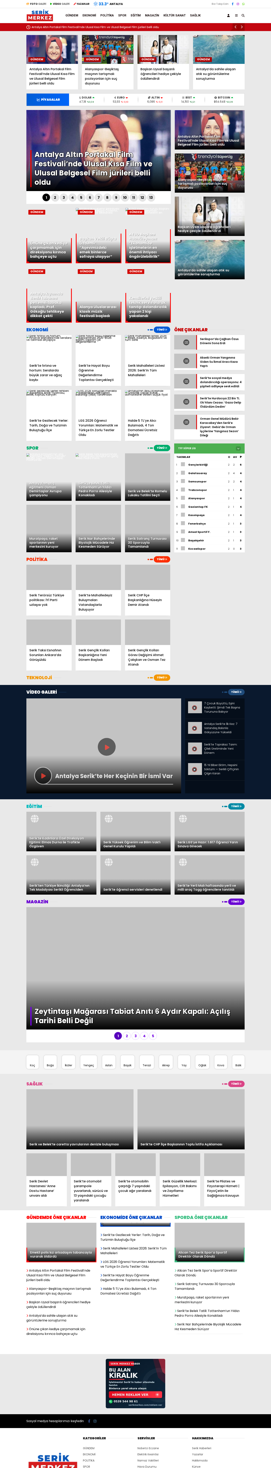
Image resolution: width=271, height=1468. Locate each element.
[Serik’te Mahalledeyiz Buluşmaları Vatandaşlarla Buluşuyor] (98, 577)
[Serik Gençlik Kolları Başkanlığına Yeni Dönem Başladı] (98, 632)
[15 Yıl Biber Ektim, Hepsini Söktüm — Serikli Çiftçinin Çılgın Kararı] (195, 766)
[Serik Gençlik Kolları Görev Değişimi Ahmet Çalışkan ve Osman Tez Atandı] (147, 632)
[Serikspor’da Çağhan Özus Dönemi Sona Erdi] (185, 351)
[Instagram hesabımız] (238, 4)
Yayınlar (142, 1315)
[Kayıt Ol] (229, 15)
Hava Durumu (147, 1303)
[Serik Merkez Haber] (39, 20)
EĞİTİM (136, 15)
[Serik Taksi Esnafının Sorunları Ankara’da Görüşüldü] (49, 632)
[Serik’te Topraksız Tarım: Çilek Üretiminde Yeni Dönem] (195, 746)
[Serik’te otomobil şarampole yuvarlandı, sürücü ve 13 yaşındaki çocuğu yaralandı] (91, 1036)
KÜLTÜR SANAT (174, 15)
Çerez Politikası (202, 1321)
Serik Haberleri (201, 1284)
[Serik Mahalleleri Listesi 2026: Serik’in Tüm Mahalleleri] (147, 348)
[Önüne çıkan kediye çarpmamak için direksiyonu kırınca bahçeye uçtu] (49, 262)
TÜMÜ (161, 329)
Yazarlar (197, 1290)
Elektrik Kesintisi (148, 1290)
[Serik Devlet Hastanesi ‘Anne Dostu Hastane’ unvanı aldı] (46, 1036)
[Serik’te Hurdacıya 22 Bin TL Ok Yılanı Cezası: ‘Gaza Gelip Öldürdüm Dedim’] (185, 408)
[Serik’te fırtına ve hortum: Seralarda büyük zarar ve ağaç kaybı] (49, 348)
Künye (196, 1303)
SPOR (122, 15)
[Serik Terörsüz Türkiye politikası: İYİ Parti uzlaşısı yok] (49, 577)
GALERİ (38, 4)
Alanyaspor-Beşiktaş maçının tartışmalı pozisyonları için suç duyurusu (93, 27)
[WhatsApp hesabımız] (243, 4)
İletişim (197, 1315)
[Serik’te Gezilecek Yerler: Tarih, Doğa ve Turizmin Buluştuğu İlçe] (49, 402)
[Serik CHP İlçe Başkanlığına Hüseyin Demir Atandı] (147, 577)
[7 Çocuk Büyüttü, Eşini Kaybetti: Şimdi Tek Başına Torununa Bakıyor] (195, 705)
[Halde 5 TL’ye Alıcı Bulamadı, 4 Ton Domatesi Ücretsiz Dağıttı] (147, 402)
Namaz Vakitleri (148, 1296)
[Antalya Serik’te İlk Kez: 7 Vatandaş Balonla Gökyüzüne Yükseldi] (195, 725)
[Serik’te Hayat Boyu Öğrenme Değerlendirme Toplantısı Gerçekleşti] (98, 348)
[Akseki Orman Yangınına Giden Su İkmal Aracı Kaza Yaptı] (185, 367)
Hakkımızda (200, 1296)
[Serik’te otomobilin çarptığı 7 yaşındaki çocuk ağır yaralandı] (135, 1036)
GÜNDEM (71, 15)
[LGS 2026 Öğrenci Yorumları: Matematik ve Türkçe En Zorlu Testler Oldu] (98, 402)
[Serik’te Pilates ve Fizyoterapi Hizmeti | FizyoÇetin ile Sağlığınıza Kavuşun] (224, 1036)
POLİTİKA (107, 15)
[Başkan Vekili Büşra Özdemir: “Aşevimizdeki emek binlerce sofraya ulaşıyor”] (98, 213)
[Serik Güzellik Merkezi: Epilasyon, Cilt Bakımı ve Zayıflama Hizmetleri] (180, 1036)
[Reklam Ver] (135, 1243)
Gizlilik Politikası (202, 1309)
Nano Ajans (151, 1343)
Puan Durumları (148, 1309)
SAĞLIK (195, 15)
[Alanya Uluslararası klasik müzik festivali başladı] (98, 322)
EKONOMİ (89, 15)
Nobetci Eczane (148, 1284)
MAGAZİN (152, 15)
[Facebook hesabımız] (233, 4)
